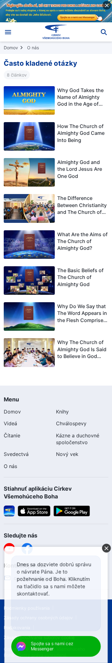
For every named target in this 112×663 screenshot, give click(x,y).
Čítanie (12, 435)
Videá (10, 423)
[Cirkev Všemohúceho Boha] (56, 32)
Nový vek (67, 454)
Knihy (62, 412)
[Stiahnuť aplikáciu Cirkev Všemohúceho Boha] (9, 510)
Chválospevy (71, 423)
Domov (11, 47)
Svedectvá (16, 454)
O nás (33, 47)
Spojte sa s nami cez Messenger (52, 646)
